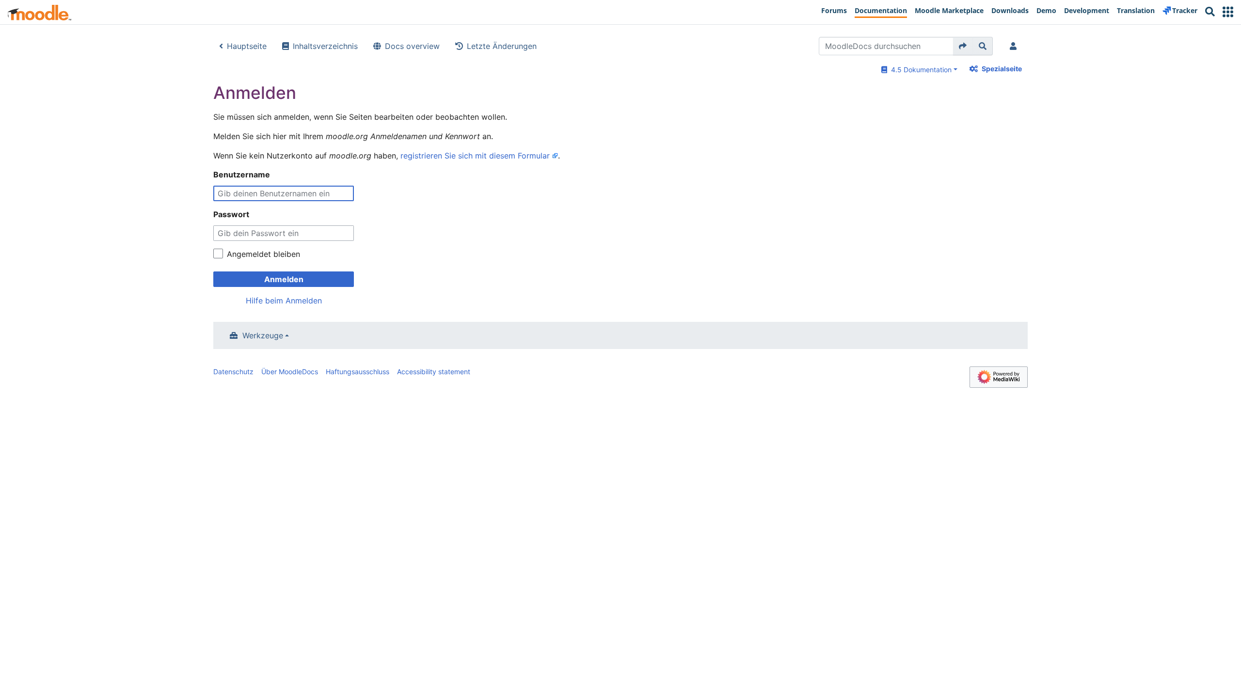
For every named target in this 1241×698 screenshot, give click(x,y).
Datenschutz (233, 371)
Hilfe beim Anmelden (284, 300)
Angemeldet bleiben (263, 254)
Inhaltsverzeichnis (325, 46)
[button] (1228, 11)
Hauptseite (247, 46)
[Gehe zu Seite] (963, 46)
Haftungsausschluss (357, 371)
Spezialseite (1002, 68)
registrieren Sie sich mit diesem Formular (475, 155)
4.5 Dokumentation (919, 69)
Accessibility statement (433, 371)
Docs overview (412, 46)
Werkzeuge (262, 335)
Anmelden (283, 279)
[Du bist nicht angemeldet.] (1015, 46)
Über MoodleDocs (289, 371)
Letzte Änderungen (502, 46)
